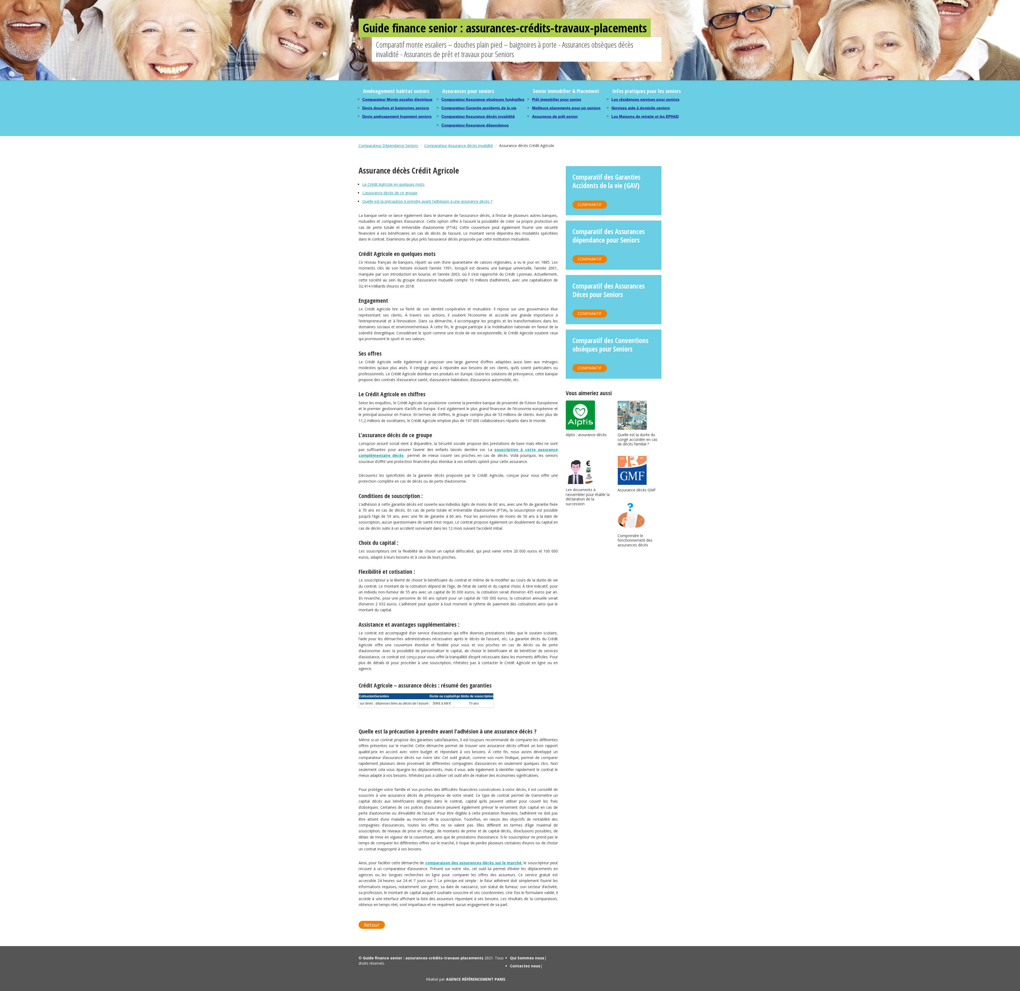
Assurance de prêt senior (555, 116)
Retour (372, 925)
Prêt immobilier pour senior (556, 99)
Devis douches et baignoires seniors (395, 108)
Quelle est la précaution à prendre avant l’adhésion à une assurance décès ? (427, 201)
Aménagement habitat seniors (396, 91)
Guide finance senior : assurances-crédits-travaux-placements (505, 28)
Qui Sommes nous (527, 957)
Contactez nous (525, 965)
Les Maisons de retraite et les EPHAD (645, 116)
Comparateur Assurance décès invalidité (478, 116)
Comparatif (590, 204)
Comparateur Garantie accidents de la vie (478, 108)
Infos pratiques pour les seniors (646, 91)
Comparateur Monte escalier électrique (397, 99)
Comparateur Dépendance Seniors (388, 145)
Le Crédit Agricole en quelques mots (393, 184)
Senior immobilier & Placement (566, 91)
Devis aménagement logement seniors (397, 116)
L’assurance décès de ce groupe (389, 192)
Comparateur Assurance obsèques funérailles (482, 99)
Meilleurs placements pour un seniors (566, 108)
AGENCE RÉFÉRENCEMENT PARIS (475, 979)
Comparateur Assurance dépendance (475, 125)
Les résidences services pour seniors (645, 99)
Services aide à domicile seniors (640, 108)
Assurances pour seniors (468, 91)
